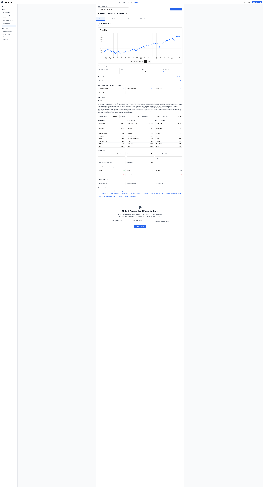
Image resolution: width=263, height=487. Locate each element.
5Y (145, 61)
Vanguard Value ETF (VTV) (131, 196)
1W (131, 61)
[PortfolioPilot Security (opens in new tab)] (245, 2)
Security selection (102, 6)
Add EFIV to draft (177, 9)
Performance (101, 18)
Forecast (108, 18)
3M (137, 61)
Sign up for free (257, 2)
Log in (249, 2)
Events (136, 18)
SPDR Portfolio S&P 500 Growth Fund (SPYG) (109, 193)
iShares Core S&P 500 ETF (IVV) (106, 191)
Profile (113, 18)
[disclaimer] (179, 76)
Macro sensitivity (122, 18)
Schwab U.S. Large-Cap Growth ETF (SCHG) (154, 193)
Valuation (130, 18)
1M (134, 61)
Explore (136, 2)
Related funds (143, 18)
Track (118, 2)
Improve (129, 2)
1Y (142, 61)
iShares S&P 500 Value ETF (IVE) (173, 193)
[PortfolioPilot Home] (140, 207)
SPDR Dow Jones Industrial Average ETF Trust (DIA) (110, 196)
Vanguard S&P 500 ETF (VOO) (148, 191)
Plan (124, 2)
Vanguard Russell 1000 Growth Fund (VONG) (132, 193)
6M (140, 61)
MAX (149, 61)
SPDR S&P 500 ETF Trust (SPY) (164, 191)
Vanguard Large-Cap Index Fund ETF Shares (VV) (127, 191)
